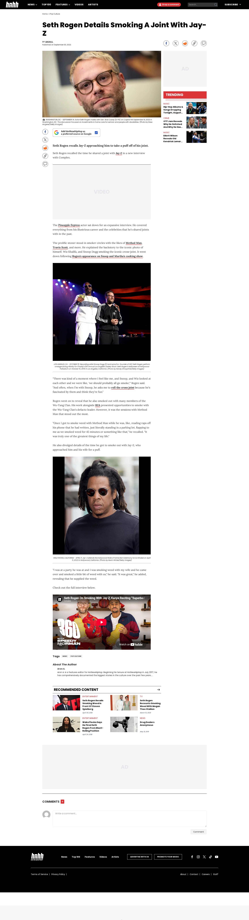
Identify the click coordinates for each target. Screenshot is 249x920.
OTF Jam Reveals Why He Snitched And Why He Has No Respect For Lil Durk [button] (173, 124)
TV (141, 696)
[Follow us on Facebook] (192, 856)
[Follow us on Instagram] (198, 856)
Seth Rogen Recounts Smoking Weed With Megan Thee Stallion (150, 705)
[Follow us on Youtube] (216, 856)
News (31, 4)
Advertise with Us (139, 857)
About (183, 874)
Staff (215, 874)
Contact (194, 874)
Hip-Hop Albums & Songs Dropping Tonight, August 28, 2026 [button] (173, 109)
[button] (196, 108)
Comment (198, 831)
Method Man (134, 243)
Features (62, 4)
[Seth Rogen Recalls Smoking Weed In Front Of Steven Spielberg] (66, 702)
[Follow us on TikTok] (210, 856)
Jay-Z (119, 153)
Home (45, 14)
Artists (93, 4)
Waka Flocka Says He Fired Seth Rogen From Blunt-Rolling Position (92, 726)
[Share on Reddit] (185, 43)
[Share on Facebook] (166, 43)
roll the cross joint (122, 387)
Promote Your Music (168, 857)
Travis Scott (60, 247)
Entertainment (90, 696)
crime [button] (166, 118)
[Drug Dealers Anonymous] (124, 724)
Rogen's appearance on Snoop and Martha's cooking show (107, 256)
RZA (97, 405)
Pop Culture (55, 14)
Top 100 (46, 4)
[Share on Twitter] (175, 43)
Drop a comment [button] (170, 4)
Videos (79, 4)
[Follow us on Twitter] (204, 856)
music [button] (166, 103)
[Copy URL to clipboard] (194, 43)
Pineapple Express (69, 225)
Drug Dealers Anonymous (147, 724)
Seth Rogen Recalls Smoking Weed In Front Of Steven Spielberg (92, 705)
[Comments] (204, 43)
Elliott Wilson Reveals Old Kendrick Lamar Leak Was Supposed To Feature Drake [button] (172, 138)
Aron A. (49, 42)
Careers (206, 874)
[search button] (215, 4)
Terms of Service (39, 874)
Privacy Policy (58, 874)
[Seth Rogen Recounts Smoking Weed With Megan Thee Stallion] (124, 702)
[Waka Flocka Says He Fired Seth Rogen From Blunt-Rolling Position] (66, 724)
